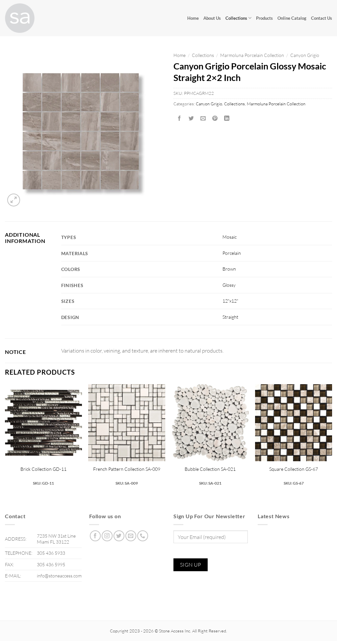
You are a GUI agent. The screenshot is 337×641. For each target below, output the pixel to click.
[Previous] (5, 438)
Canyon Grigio (304, 55)
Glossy (229, 285)
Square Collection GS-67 (293, 469)
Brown (229, 269)
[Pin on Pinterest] (215, 118)
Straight (230, 317)
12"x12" (230, 301)
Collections (236, 18)
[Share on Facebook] (179, 118)
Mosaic (229, 237)
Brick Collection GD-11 (43, 469)
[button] (13, 200)
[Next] (332, 438)
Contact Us (321, 18)
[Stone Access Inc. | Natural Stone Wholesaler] (38, 18)
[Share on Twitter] (191, 118)
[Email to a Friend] (203, 118)
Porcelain (231, 253)
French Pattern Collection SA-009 (126, 469)
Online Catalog (291, 18)
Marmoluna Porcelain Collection (252, 55)
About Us (212, 18)
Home (193, 18)
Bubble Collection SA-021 (210, 469)
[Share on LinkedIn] (226, 118)
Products (264, 18)
